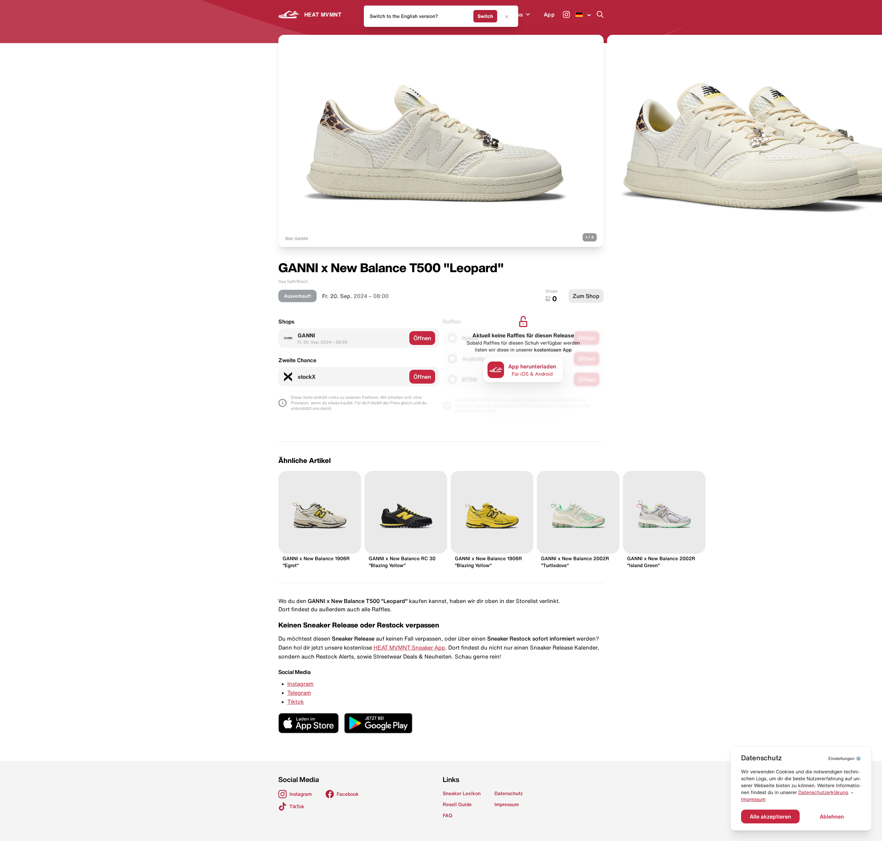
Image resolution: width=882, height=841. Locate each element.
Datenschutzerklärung (823, 792)
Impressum (753, 799)
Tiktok (295, 701)
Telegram (299, 692)
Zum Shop (586, 296)
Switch (485, 16)
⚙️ (844, 758)
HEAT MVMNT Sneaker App (409, 647)
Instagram (300, 683)
